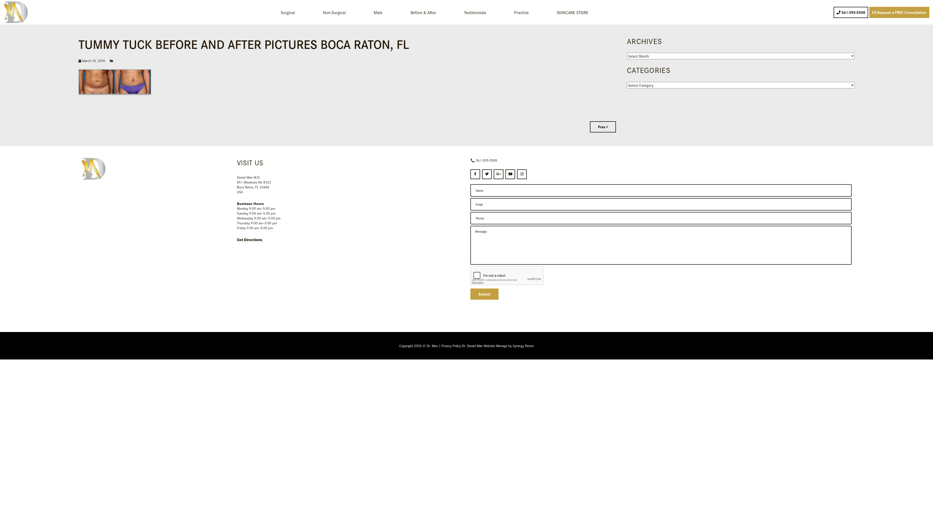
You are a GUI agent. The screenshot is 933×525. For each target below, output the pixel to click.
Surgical (288, 12)
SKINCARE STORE (572, 12)
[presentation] (507, 275)
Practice (521, 12)
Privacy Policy (451, 345)
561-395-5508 (486, 160)
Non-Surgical (334, 12)
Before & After (423, 12)
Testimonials (475, 12)
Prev (602, 127)
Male (378, 12)
